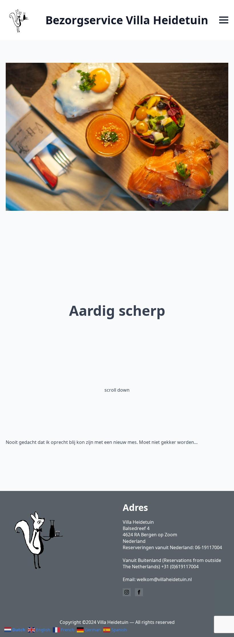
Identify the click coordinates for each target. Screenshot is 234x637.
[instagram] (127, 592)
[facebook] (139, 592)
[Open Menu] (223, 20)
